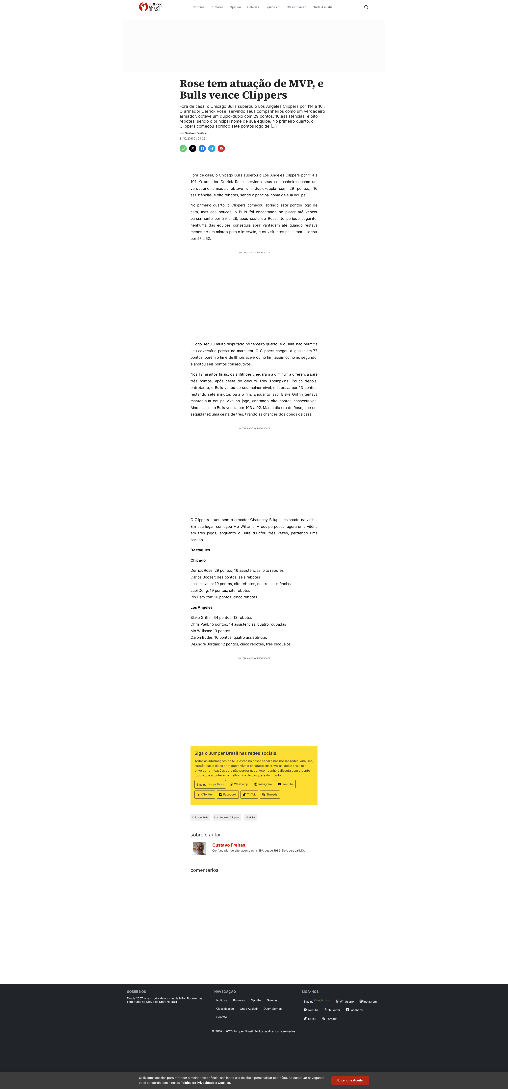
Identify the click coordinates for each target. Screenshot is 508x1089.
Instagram (265, 784)
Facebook (230, 794)
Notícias (198, 7)
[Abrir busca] (366, 7)
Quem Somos (273, 1008)
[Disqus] (254, 927)
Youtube (287, 784)
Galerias (253, 7)
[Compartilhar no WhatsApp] (183, 148)
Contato (221, 1017)
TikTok (251, 794)
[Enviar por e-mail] (221, 148)
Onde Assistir (322, 7)
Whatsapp (241, 784)
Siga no (202, 784)
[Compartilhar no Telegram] (211, 148)
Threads (272, 794)
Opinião (235, 7)
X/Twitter (207, 794)
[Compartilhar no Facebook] (202, 148)
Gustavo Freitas (195, 133)
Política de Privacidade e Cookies (205, 1083)
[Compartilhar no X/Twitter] (192, 148)
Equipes (271, 7)
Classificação (296, 7)
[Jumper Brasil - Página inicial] (150, 7)
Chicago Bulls (200, 817)
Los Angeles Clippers (227, 817)
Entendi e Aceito (350, 1080)
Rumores (217, 7)
